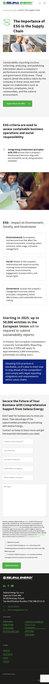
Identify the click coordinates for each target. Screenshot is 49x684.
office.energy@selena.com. (32, 537)
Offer (15, 10)
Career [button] (5, 657)
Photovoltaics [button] (8, 621)
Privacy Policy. (15, 527)
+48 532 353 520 (13, 606)
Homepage (7, 10)
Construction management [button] (34, 622)
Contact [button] (6, 661)
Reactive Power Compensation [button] (30, 626)
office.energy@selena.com (17, 610)
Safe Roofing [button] (29, 631)
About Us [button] (6, 650)
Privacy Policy (41, 535)
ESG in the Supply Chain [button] (11, 631)
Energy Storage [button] (8, 624)
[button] (44, 3)
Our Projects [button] (8, 654)
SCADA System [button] (30, 634)
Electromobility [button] (8, 628)
